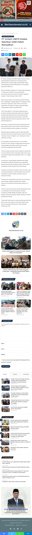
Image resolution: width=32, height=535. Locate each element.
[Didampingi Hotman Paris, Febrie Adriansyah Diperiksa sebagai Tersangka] (6, 402)
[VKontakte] (19, 214)
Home (4, 33)
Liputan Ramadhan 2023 (11, 33)
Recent (5, 374)
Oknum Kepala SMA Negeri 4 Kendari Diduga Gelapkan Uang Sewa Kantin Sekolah (19, 387)
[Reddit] (20, 54)
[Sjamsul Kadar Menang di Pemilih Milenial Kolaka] (5, 429)
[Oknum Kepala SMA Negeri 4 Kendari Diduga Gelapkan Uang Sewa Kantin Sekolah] (6, 388)
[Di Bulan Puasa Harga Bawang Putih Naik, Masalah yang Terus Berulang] (24, 303)
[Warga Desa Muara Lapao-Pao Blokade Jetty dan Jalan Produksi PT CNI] (5, 442)
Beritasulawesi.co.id (7, 48)
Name (3, 343)
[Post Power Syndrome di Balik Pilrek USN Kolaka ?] (6, 409)
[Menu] (2, 25)
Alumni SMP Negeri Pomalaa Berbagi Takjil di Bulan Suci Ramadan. (8, 293)
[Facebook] (2, 54)
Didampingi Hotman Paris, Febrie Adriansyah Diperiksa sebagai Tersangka (20, 401)
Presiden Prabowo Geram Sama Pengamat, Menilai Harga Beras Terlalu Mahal (19, 394)
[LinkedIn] (9, 54)
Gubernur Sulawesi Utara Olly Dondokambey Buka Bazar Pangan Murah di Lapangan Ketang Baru (23, 293)
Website (3, 354)
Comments (26, 374)
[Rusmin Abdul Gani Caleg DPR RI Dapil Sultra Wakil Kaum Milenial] (5, 422)
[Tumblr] (13, 54)
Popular (15, 374)
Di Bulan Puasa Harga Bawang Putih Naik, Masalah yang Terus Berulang (22, 311)
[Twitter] (6, 54)
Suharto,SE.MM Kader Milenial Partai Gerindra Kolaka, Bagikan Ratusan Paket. (8, 311)
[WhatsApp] (24, 54)
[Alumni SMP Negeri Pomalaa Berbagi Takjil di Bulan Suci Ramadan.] (8, 286)
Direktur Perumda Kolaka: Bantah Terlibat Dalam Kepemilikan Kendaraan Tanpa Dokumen (20, 380)
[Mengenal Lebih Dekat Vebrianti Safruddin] (5, 449)
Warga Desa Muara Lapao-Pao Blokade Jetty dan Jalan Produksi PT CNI (20, 442)
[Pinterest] (17, 54)
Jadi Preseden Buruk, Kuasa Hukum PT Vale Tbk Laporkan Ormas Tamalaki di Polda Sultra (20, 435)
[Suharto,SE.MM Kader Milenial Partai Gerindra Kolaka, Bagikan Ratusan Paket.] (8, 303)
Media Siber (24, 525)
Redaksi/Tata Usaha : (10, 525)
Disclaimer (18, 525)
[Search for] (30, 25)
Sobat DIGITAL (18, 522)
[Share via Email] (22, 214)
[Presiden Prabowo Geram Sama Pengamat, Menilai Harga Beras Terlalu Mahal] (6, 395)
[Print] (25, 214)
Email (3, 349)
